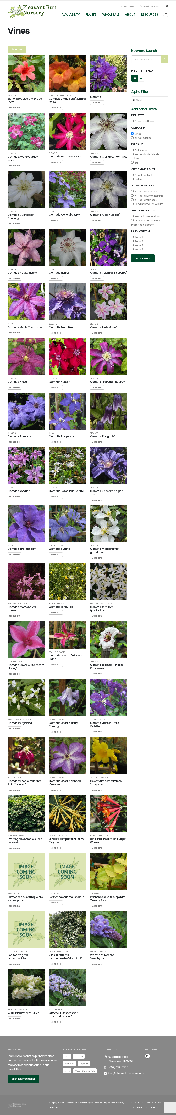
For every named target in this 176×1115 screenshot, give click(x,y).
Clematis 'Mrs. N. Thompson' (25, 327)
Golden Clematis (56, 603)
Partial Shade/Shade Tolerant (145, 156)
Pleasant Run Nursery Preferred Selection (145, 222)
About (130, 14)
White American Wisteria (19, 1010)
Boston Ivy (54, 894)
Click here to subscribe (23, 1079)
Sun (136, 162)
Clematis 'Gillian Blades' (104, 215)
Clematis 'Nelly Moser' (103, 327)
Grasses (79, 1056)
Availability (71, 14)
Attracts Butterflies (146, 191)
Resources (149, 14)
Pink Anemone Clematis (18, 604)
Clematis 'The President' (22, 549)
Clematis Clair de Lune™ (108, 157)
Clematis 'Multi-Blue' (61, 327)
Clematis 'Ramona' (19, 436)
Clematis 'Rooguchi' (102, 436)
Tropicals (84, 1063)
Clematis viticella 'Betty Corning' (63, 724)
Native (138, 179)
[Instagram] (165, 14)
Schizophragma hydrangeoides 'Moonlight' (65, 956)
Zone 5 (138, 245)
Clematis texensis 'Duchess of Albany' (26, 666)
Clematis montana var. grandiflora (104, 550)
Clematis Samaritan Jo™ (66, 491)
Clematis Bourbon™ (65, 156)
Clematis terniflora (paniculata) (101, 608)
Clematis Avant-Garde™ (23, 158)
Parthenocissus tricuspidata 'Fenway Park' (107, 898)
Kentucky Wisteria (57, 1010)
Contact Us (128, 6)
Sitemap (138, 1107)
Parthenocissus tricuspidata (66, 897)
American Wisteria (99, 952)
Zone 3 (138, 237)
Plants (91, 14)
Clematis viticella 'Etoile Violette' (104, 724)
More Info (14, 107)
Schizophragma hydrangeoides (18, 956)
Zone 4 (138, 241)
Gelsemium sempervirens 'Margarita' (106, 782)
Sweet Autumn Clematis (101, 604)
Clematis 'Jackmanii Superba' (108, 272)
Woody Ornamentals (85, 1071)
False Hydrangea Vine (18, 952)
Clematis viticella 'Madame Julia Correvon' (24, 782)
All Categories (142, 138)
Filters (18, 49)
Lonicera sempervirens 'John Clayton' (66, 840)
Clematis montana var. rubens (22, 608)
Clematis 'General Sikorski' (65, 214)
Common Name (144, 121)
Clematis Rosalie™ (19, 491)
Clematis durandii (60, 549)
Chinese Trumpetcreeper (60, 95)
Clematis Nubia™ (59, 382)
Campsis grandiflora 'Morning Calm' (67, 100)
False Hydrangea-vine (59, 952)
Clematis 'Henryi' (59, 272)
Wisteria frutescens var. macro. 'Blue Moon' (63, 1014)
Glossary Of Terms (153, 1102)
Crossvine (12, 95)
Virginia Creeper (15, 894)
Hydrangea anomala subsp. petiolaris (25, 840)
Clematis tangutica (61, 607)
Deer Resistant (143, 175)
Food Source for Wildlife (148, 204)
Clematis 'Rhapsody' (61, 436)
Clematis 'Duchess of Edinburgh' (21, 216)
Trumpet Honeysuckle (59, 836)
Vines (137, 133)
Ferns (67, 1056)
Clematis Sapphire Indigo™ (106, 492)
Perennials (69, 1063)
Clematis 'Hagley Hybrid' (22, 272)
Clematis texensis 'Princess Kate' (106, 666)
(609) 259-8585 (151, 6)
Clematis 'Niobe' (17, 382)
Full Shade (140, 150)
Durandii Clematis (57, 546)
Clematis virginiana (20, 723)
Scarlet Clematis (16, 662)
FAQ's (136, 1102)
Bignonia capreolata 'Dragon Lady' (25, 100)
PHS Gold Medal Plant (147, 216)
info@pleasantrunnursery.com (127, 1073)
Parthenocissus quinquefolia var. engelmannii (25, 898)
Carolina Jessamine (99, 778)
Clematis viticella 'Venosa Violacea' (65, 782)
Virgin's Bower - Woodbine (20, 720)
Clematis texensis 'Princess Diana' (65, 657)
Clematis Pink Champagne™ (107, 382)
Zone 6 (138, 249)
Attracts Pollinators (146, 200)
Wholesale (110, 14)
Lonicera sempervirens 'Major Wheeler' (107, 840)
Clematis (95, 97)
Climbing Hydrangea (17, 836)
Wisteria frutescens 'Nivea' (24, 1013)
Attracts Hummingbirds (148, 195)
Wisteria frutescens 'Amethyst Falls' (102, 956)
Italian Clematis (56, 720)
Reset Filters (143, 258)
